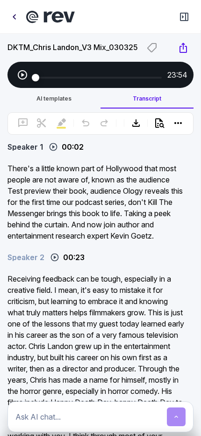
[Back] (14, 16)
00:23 (74, 257)
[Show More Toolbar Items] (178, 123)
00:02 (73, 147)
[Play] (22, 74)
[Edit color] (152, 47)
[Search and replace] (159, 123)
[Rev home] (50, 16)
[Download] (136, 123)
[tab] (53, 98)
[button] (101, 142)
